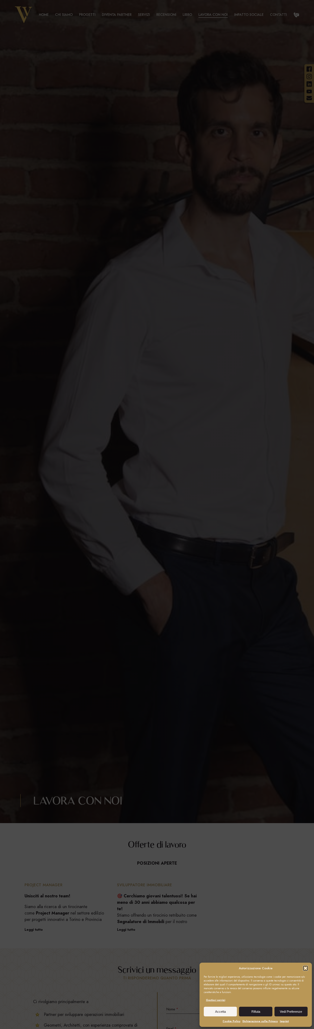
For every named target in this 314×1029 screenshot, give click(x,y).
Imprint (284, 1021)
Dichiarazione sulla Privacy (260, 1021)
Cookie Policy (231, 1021)
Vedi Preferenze (291, 1011)
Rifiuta (255, 1011)
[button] (305, 968)
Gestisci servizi (215, 1000)
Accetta (220, 1011)
